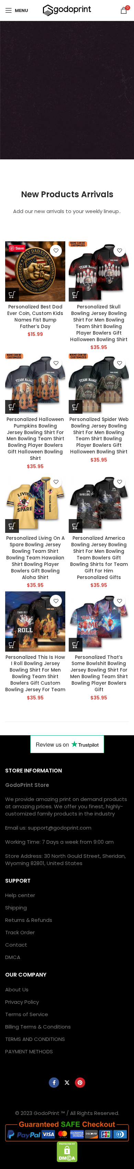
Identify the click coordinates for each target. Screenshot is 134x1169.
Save (19, 248)
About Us (17, 989)
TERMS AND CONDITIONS (35, 1039)
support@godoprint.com (59, 827)
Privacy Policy (22, 1001)
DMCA (12, 957)
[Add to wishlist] (56, 251)
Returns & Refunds (28, 920)
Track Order (20, 932)
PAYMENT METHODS (29, 1051)
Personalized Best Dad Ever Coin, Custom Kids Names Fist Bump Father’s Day (35, 317)
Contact (16, 944)
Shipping (16, 907)
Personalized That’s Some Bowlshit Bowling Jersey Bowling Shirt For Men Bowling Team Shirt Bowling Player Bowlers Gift (99, 673)
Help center (20, 895)
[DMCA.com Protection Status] (67, 1151)
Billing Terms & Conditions (38, 1026)
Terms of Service (26, 1014)
